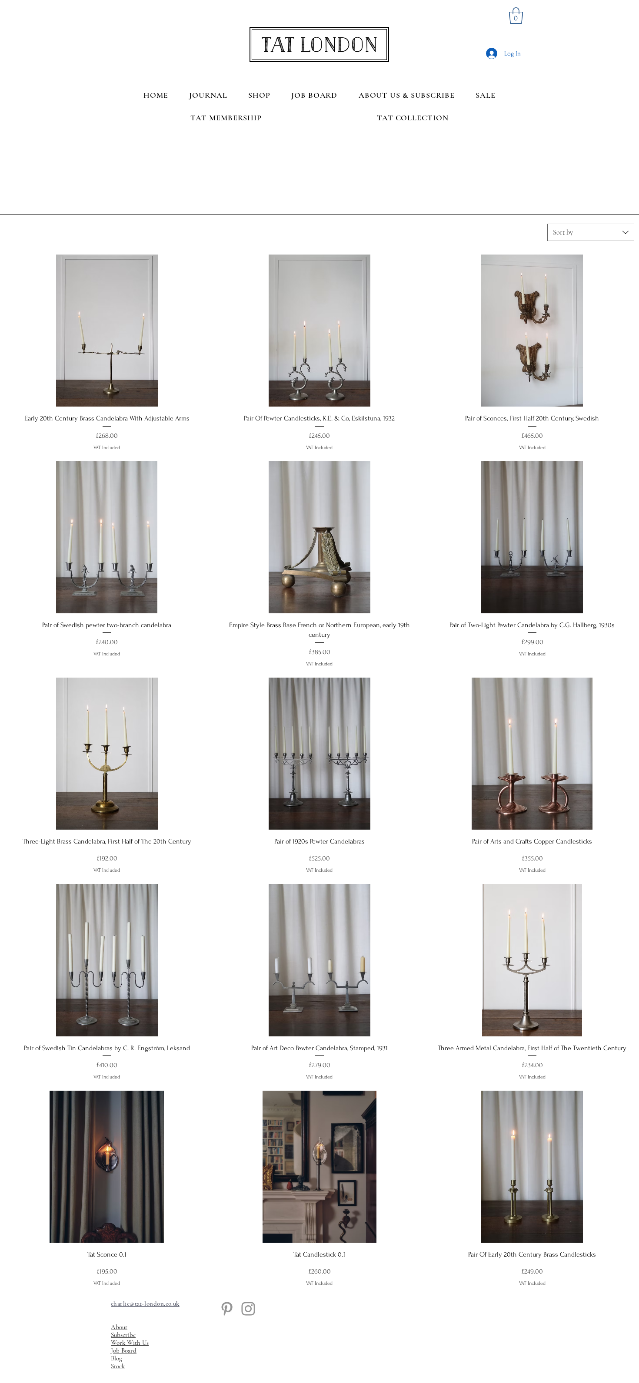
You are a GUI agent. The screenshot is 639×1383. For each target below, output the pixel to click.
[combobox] (590, 232)
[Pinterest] (227, 1309)
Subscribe (123, 1335)
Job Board (123, 1350)
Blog (116, 1358)
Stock (118, 1366)
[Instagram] (248, 1309)
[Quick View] (106, 331)
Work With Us (130, 1343)
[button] (516, 15)
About (119, 1327)
